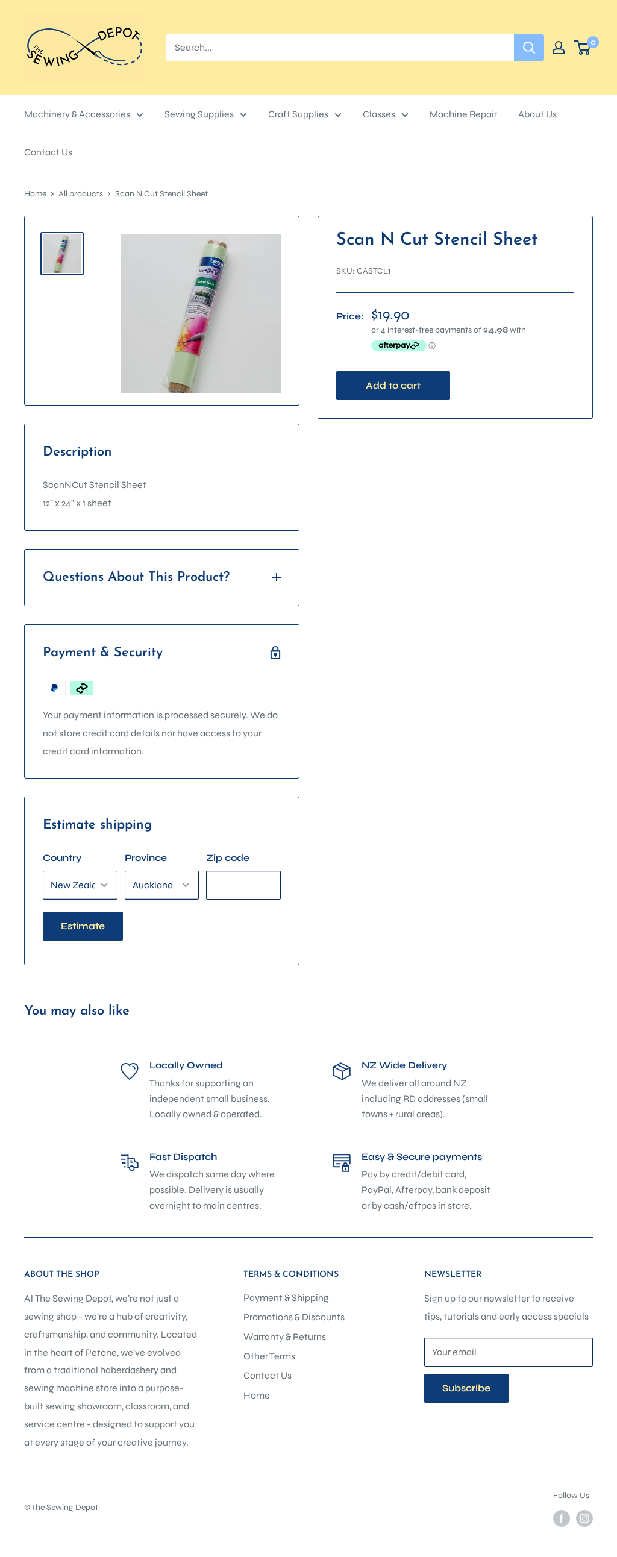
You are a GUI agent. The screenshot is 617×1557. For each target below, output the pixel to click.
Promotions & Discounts (294, 1317)
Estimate (83, 926)
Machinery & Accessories (77, 114)
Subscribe (466, 1388)
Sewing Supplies (199, 114)
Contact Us (48, 152)
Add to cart (393, 385)
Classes (379, 114)
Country (62, 857)
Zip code (227, 857)
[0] (582, 47)
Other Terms (269, 1356)
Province (146, 857)
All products (80, 194)
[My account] (559, 47)
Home (35, 194)
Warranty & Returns (284, 1336)
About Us (537, 114)
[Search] (529, 47)
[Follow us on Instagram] (584, 1518)
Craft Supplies (298, 114)
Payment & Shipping (286, 1297)
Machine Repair (463, 114)
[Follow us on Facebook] (561, 1518)
